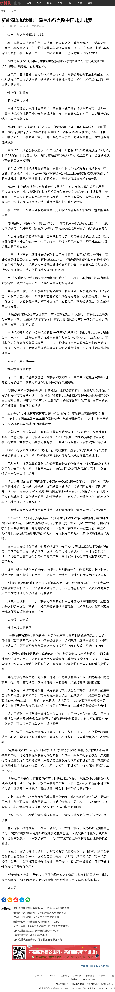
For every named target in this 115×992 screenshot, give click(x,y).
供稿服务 (90, 976)
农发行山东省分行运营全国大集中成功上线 (36, 917)
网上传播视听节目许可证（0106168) (54, 988)
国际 (70, 3)
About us (52, 976)
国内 (60, 3)
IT (9, 11)
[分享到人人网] (21, 899)
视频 (90, 3)
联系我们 (65, 976)
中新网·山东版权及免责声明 (95, 966)
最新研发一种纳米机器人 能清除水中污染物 (36, 921)
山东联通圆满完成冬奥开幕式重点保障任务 (36, 930)
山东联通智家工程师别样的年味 (30, 935)
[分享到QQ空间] (9, 899)
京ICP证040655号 (78, 988)
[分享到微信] (27, 899)
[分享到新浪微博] (15, 899)
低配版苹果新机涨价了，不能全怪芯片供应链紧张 (39, 912)
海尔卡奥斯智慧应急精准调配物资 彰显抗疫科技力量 (41, 908)
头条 (39, 3)
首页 (29, 3)
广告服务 (77, 976)
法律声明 (103, 976)
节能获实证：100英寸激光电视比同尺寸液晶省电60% (41, 926)
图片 (80, 3)
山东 (49, 3)
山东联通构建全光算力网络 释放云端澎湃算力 (37, 939)
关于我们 (39, 976)
